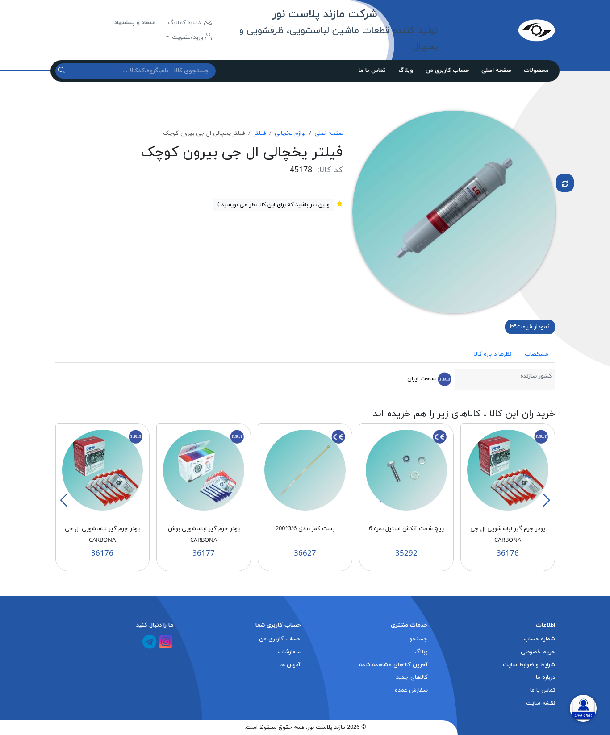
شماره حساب (539, 639)
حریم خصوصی (538, 652)
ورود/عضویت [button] (187, 37)
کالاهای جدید (412, 677)
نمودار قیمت (533, 327)
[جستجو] (62, 70)
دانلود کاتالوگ (185, 23)
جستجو (418, 639)
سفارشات (289, 652)
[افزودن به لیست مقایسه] (565, 183)
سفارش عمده (411, 690)
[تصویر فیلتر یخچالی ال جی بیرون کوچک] (453, 212)
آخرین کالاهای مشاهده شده (393, 665)
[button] (546, 500)
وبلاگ (405, 70)
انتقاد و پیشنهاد (134, 23)
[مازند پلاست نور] (496, 30)
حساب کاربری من (447, 70)
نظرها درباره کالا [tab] (492, 354)
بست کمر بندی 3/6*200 (305, 529)
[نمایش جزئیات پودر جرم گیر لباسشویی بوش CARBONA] (203, 470)
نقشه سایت (540, 703)
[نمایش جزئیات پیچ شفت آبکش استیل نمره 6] (406, 470)
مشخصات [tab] (536, 354)
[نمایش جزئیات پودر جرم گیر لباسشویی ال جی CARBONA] (507, 470)
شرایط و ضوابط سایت (529, 665)
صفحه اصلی (496, 70)
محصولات (536, 70)
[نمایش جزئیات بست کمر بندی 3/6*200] (305, 470)
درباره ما (545, 677)
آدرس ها (290, 665)
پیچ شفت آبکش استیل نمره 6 (406, 529)
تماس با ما (372, 70)
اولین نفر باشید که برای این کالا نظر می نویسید (275, 205)
